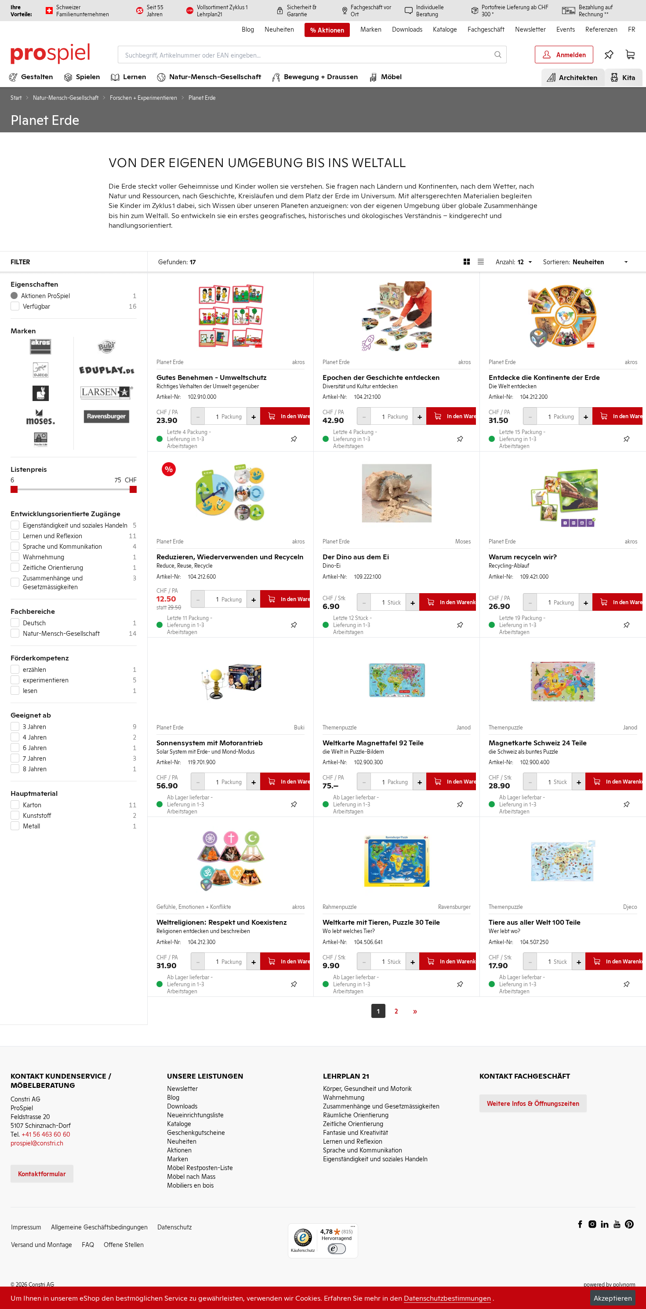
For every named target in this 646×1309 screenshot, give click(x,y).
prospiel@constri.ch (37, 1142)
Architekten (576, 77)
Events (565, 29)
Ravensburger (454, 906)
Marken (370, 29)
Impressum (26, 1226)
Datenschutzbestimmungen (447, 1297)
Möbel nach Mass (191, 1176)
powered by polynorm (609, 1284)
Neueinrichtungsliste (195, 1114)
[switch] (337, 1248)
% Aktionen (327, 30)
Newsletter (530, 29)
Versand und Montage (41, 1244)
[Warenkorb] (630, 54)
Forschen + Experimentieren (143, 97)
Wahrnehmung (343, 1097)
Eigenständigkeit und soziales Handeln (375, 1158)
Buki (299, 727)
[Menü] (353, 1228)
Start (16, 97)
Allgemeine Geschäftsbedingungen (99, 1226)
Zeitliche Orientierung (353, 1123)
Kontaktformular (42, 1173)
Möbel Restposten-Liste (200, 1167)
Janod (464, 727)
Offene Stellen (124, 1244)
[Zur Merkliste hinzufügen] (294, 439)
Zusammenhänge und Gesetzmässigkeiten (381, 1105)
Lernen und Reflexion (352, 1141)
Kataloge (445, 29)
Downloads (407, 29)
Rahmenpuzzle (340, 906)
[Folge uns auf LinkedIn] (605, 1224)
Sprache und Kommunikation (362, 1149)
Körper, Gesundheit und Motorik (367, 1088)
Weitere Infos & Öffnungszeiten (533, 1103)
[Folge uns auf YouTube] (617, 1224)
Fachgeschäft (486, 29)
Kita (627, 77)
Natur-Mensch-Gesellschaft (65, 97)
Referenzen (601, 29)
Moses (463, 541)
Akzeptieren (613, 1297)
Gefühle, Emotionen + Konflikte (193, 906)
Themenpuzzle (340, 727)
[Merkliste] (609, 54)
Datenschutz (174, 1226)
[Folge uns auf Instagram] (592, 1224)
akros (298, 361)
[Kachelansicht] (466, 261)
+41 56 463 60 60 (46, 1134)
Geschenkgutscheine (196, 1132)
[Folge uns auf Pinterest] (629, 1224)
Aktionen (179, 1149)
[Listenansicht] (480, 261)
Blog (248, 29)
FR (631, 29)
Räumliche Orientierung (355, 1114)
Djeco (630, 906)
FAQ (88, 1244)
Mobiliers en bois (190, 1185)
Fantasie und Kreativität (355, 1132)
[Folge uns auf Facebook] (580, 1224)
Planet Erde (170, 361)
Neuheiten (279, 29)
